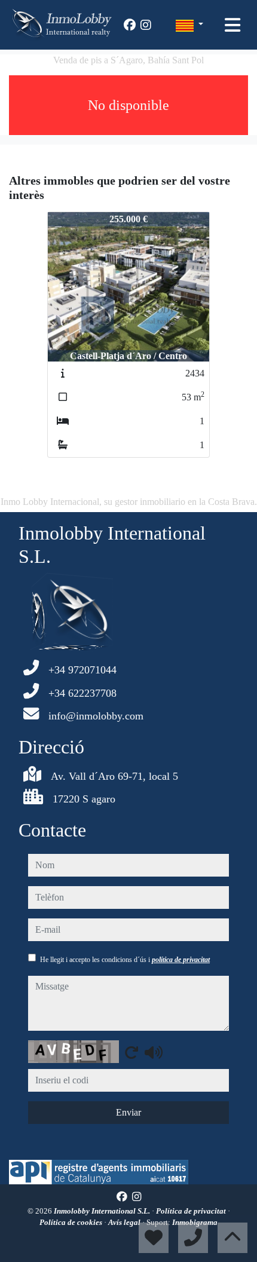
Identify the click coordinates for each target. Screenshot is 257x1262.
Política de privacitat (192, 1210)
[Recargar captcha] (131, 1052)
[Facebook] (130, 25)
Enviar (128, 1112)
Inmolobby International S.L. (103, 1210)
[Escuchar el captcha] (153, 1052)
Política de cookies (71, 1222)
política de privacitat (181, 959)
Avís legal (125, 1222)
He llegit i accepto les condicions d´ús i (125, 959)
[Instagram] (145, 25)
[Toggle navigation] (232, 25)
